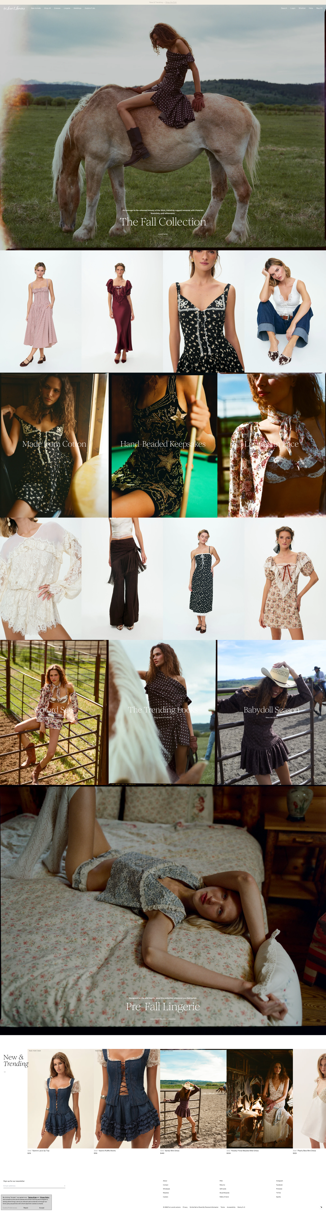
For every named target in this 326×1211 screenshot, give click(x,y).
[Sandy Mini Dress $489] (193, 1098)
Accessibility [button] (231, 1207)
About (165, 1181)
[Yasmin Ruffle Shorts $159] (127, 1098)
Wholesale (166, 1189)
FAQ (221, 1181)
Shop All (47, 8)
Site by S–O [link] (241, 1207)
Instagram (279, 1181)
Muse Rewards (224, 1193)
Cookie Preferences (10, 1208)
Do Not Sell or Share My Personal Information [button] (204, 1207)
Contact (165, 1185)
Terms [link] (223, 1207)
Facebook (279, 1185)
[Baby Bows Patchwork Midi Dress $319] (203, 579)
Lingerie (67, 8)
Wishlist (302, 8)
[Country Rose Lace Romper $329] (41, 579)
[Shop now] (54, 445)
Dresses (57, 8)
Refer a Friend (224, 1197)
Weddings (77, 8)
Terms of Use (32, 1197)
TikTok (278, 1193)
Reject (26, 1208)
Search (284, 8)
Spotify (278, 1197)
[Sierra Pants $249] (122, 579)
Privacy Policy (44, 1197)
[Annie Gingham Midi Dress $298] (41, 311)
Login (292, 8)
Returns (222, 1185)
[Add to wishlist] (79, 253)
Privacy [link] (185, 1207)
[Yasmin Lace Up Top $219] (61, 1098)
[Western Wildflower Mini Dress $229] (203, 311)
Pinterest (279, 1189)
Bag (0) (319, 8)
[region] (26, 1202)
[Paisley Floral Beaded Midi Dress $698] (260, 1098)
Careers (165, 1197)
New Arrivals (36, 8)
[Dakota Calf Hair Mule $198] (285, 311)
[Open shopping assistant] (321, 1207)
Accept (41, 1208)
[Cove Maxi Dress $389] (122, 311)
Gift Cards (223, 1189)
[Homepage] (15, 8)
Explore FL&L (90, 8)
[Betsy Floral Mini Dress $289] (285, 579)
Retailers (166, 1193)
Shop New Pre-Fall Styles (171, 2)
